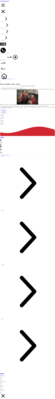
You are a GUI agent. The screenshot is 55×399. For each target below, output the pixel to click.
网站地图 (7, 391)
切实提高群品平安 (2, 123)
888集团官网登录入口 (3, 155)
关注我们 (2, 137)
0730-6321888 (1, 390)
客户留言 (2, 373)
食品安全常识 (1, 72)
